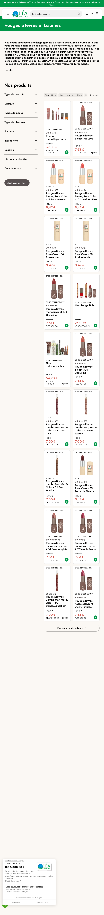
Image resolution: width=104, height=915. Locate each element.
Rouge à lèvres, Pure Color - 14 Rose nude (55, 254)
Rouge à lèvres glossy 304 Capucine (84, 369)
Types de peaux (13, 112)
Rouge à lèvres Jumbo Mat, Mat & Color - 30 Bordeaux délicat (57, 601)
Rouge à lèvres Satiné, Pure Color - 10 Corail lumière (86, 196)
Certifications (12, 168)
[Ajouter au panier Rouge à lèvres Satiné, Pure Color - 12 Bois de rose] (66, 210)
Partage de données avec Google (18, 889)
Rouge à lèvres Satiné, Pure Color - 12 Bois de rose (57, 196)
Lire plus (8, 70)
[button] (5, 905)
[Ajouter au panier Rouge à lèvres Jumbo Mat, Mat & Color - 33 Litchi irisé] (66, 444)
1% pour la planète (15, 159)
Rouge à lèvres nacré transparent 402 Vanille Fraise (86, 546)
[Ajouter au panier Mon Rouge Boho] (95, 325)
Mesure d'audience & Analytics (17, 892)
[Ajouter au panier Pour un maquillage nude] (66, 152)
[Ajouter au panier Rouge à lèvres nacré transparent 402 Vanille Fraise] (95, 560)
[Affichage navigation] (7, 13)
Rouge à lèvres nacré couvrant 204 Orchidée (84, 603)
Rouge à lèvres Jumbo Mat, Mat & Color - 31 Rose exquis (86, 429)
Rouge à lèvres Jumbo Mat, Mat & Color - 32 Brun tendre (57, 486)
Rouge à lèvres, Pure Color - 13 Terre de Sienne (84, 488)
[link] (87, 13)
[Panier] (97, 13)
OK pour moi (42, 902)
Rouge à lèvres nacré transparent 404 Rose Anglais (57, 546)
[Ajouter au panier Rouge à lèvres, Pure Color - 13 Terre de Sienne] (95, 502)
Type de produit (14, 94)
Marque (9, 103)
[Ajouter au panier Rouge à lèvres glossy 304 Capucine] (95, 383)
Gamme (9, 131)
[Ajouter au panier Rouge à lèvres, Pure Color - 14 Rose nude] (66, 268)
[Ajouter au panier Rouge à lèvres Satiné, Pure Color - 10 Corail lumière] (95, 210)
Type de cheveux (14, 122)
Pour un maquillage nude (56, 138)
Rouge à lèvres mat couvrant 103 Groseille (56, 311)
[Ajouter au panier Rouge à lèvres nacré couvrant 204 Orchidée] (95, 617)
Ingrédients (11, 140)
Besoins (9, 149)
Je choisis (16, 902)
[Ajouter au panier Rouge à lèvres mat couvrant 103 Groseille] (66, 325)
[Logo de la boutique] (20, 13)
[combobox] (56, 13)
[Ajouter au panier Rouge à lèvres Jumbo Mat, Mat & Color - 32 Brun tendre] (66, 502)
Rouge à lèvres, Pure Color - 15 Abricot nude (84, 254)
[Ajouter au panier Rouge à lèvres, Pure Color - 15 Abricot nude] (95, 268)
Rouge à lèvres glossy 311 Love (84, 137)
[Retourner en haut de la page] (96, 630)
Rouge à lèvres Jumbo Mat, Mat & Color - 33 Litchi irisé (57, 429)
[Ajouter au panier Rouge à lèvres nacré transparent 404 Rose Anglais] (66, 560)
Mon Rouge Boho (85, 305)
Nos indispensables (55, 365)
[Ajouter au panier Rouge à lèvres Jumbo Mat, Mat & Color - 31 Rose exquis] (95, 444)
